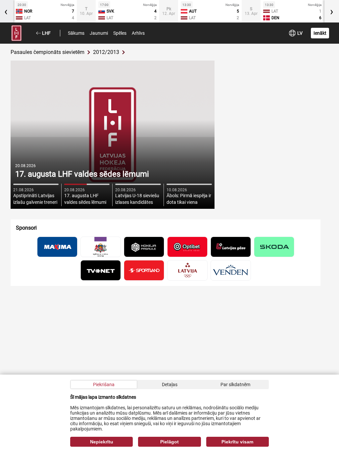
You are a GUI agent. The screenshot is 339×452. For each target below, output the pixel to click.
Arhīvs (138, 33)
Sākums (76, 33)
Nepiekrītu (101, 441)
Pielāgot (169, 441)
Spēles (119, 33)
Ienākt (320, 33)
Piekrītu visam (237, 441)
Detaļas (169, 384)
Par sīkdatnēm (235, 384)
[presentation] (331, 11)
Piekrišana (104, 384)
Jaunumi (99, 33)
